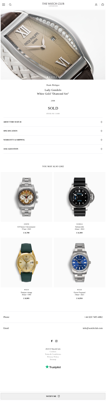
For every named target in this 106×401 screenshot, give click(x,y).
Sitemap (53, 359)
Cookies (53, 352)
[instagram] (55, 341)
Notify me (51, 396)
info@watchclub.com (93, 328)
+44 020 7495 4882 (93, 317)
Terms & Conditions (53, 354)
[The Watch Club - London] (53, 4)
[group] (53, 44)
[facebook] (50, 341)
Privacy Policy (53, 357)
